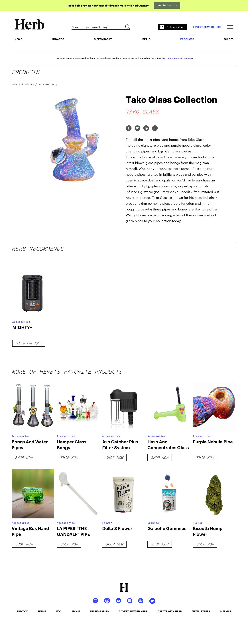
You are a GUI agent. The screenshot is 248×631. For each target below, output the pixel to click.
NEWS (18, 39)
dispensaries (99, 611)
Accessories (21, 321)
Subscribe (175, 27)
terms (42, 611)
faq (58, 611)
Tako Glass (142, 111)
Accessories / (47, 84)
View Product (29, 343)
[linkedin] (155, 128)
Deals (146, 39)
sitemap (225, 611)
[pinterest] (146, 128)
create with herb (170, 611)
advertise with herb (207, 27)
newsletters (201, 611)
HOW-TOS (58, 39)
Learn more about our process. (177, 58)
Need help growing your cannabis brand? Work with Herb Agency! (108, 5)
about (75, 611)
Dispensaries (103, 39)
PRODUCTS (187, 39)
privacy (22, 611)
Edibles (153, 522)
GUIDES (228, 39)
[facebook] (129, 128)
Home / (16, 84)
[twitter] (137, 128)
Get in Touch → (167, 5)
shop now (23, 457)
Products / (29, 84)
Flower (107, 522)
